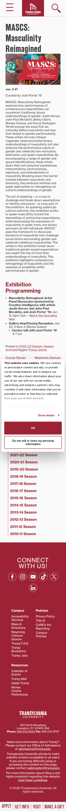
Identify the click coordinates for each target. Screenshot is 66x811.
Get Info (22, 806)
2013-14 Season (23, 512)
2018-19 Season (23, 476)
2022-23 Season (30, 346)
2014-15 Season (23, 505)
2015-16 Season (23, 498)
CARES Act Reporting (44, 626)
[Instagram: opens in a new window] (23, 577)
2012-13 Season (23, 519)
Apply (6, 806)
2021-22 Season (24, 455)
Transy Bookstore (18, 649)
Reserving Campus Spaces (18, 635)
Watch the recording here (33, 317)
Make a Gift (54, 806)
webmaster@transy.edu (43, 768)
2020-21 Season (24, 462)
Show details (46, 415)
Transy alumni (37, 350)
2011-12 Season (23, 526)
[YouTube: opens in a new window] (33, 577)
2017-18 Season (23, 483)
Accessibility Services (20, 618)
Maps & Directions (18, 625)
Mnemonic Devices (47, 358)
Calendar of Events (19, 672)
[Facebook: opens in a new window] (12, 577)
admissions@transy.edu (35, 749)
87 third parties (33, 407)
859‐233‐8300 (26, 731)
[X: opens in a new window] (54, 577)
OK (33, 428)
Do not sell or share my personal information (33, 442)
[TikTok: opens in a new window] (43, 577)
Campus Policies (41, 634)
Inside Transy (20, 683)
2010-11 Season (23, 534)
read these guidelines (32, 780)
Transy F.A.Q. (20, 643)
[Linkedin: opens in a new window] (33, 588)
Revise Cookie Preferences (19, 690)
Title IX (40, 620)
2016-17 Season (23, 491)
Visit (37, 806)
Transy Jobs (19, 655)
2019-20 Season (24, 469)
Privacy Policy (45, 616)
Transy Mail (19, 679)
